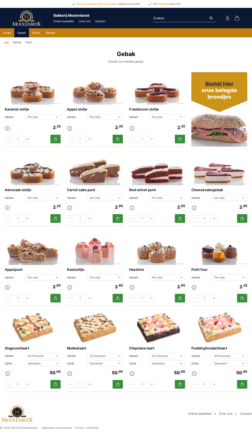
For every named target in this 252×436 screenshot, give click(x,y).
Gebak (21, 32)
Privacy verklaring (86, 427)
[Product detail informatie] (7, 128)
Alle (6, 42)
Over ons (84, 21)
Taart (28, 42)
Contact (100, 21)
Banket (50, 32)
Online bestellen (64, 21)
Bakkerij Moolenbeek (24, 427)
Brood (36, 32)
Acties (7, 32)
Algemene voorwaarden (57, 427)
